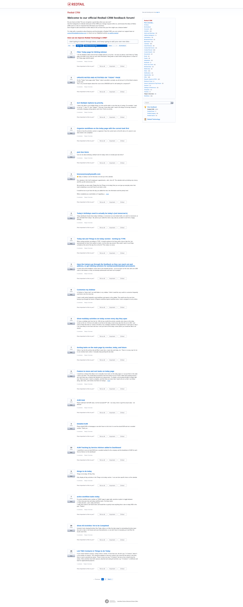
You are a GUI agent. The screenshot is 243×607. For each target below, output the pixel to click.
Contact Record (148, 50)
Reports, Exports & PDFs (150, 79)
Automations (147, 37)
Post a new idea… (149, 22)
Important (113, 66)
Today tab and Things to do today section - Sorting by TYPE (101, 239)
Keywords (146, 62)
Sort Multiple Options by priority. (90, 103)
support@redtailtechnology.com (76, 33)
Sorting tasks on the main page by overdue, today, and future (102, 347)
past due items (83, 152)
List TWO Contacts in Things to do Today (93, 551)
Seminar (146, 85)
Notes (145, 71)
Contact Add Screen (149, 48)
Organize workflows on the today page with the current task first (103, 128)
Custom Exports (148, 52)
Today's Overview (88, 61)
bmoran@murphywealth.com (88, 174)
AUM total (81, 400)
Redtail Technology (153, 119)
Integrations (147, 60)
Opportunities (147, 75)
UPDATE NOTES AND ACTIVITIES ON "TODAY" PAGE (98, 77)
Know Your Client (148, 64)
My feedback (122, 45)
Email (145, 56)
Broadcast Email (148, 39)
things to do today (84, 471)
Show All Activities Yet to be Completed (93, 526)
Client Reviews (148, 45)
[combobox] (158, 102)
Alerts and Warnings (149, 33)
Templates (147, 89)
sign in (158, 12)
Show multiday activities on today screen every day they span (102, 319)
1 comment (79, 564)
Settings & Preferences (150, 87)
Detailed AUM (82, 424)
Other (145, 77)
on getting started (113, 33)
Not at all (103, 66)
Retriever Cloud (148, 81)
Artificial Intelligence (149, 35)
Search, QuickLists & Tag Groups (152, 83)
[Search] (172, 102)
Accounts (146, 29)
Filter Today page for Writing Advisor (92, 52)
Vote (71, 56)
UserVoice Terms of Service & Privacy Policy (127, 601)
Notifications (147, 73)
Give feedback (152, 107)
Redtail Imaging (151, 113)
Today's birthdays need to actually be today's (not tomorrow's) (102, 213)
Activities (146, 31)
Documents (147, 54)
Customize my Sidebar (86, 290)
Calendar (146, 43)
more (107, 194)
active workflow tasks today (88, 497)
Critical (123, 66)
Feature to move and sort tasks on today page (95, 371)
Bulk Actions (147, 41)
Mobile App (147, 68)
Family (146, 58)
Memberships (147, 66)
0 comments (80, 61)
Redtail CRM (150, 109)
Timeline (146, 91)
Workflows (147, 96)
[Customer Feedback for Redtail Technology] (75, 4)
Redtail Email (151, 111)
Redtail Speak (151, 115)
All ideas (146, 25)
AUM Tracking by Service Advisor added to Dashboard (99, 448)
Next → (110, 579)
